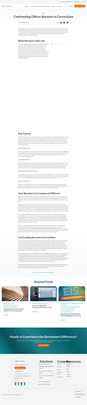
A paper (38, 141)
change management (49, 256)
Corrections (35, 272)
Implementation (46, 6)
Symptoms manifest (27, 56)
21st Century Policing (9, 303)
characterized (32, 50)
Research (59, 367)
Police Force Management (66, 311)
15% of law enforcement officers (32, 217)
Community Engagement (77, 303)
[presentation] (15, 293)
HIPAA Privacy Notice (80, 394)
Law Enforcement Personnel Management (46, 272)
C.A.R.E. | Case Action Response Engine (46, 376)
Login (70, 6)
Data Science (63, 305)
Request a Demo (80, 6)
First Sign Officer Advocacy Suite (45, 372)
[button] (61, 22)
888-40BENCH (69, 1)
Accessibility (78, 397)
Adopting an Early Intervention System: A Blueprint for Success (70, 315)
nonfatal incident (64, 151)
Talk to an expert (19, 378)
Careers (59, 369)
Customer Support (76, 1)
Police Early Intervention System (11, 305)
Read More (6, 315)
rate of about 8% (40, 209)
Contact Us (83, 1)
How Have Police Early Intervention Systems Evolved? (42, 306)
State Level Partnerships (36, 6)
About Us (59, 364)
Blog (67, 368)
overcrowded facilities (57, 174)
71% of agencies (29, 248)
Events (68, 371)
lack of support (64, 176)
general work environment (59, 137)
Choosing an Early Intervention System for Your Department (14, 310)
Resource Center (68, 365)
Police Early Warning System (10, 306)
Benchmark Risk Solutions (44, 384)
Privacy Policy (78, 391)
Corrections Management (44, 381)
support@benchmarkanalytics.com (23, 375)
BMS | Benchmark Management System (46, 367)
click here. (46, 267)
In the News (60, 377)
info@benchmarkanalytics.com (22, 373)
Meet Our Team (59, 373)
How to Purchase (68, 375)
